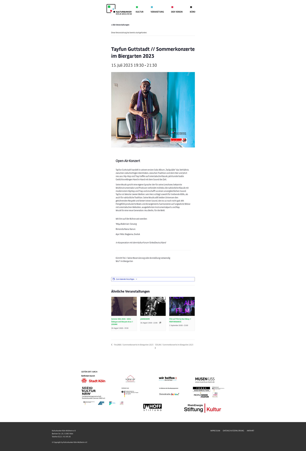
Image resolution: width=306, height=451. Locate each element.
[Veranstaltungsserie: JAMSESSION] (160, 322)
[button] (145, 12)
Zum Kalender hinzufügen (125, 279)
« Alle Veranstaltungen (120, 25)
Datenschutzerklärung (233, 431)
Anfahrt (250, 431)
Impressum (215, 431)
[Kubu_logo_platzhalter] (120, 10)
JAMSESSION (145, 319)
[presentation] (124, 306)
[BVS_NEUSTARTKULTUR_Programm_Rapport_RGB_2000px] (103, 403)
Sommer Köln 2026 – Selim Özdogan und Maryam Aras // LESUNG (122, 321)
